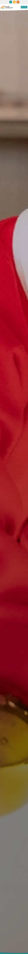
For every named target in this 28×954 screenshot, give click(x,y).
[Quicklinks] (10, 2)
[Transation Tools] (18, 2)
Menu (25, 7)
